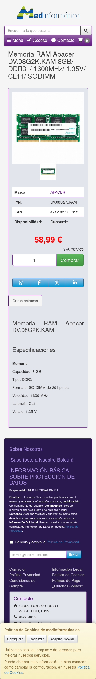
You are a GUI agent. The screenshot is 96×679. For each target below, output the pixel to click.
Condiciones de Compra (22, 583)
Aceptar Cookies (63, 639)
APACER (57, 192)
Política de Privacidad (62, 541)
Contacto (65, 40)
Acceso (39, 40)
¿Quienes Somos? (67, 586)
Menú (17, 40)
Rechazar (37, 639)
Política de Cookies (68, 574)
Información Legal (67, 569)
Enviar (73, 554)
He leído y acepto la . (47, 541)
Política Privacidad (24, 574)
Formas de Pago (66, 580)
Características (25, 300)
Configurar (15, 639)
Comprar (70, 259)
